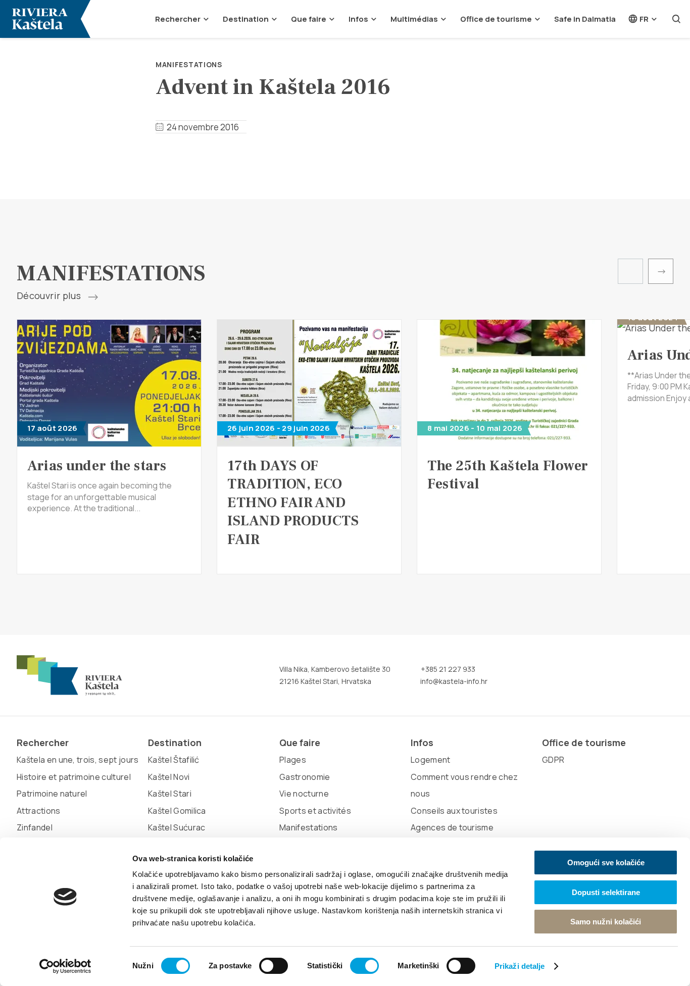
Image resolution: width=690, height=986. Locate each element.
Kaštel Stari (169, 793)
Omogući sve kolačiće (606, 862)
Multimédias (414, 19)
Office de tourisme (496, 19)
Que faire (308, 19)
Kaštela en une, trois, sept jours (78, 759)
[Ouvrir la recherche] (676, 19)
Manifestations (189, 64)
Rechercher (178, 19)
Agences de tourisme (452, 827)
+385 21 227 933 (447, 669)
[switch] (273, 966)
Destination (246, 19)
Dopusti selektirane (606, 892)
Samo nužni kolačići (605, 921)
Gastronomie (304, 776)
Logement (431, 759)
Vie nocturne (304, 793)
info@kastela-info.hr (453, 681)
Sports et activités (315, 810)
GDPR (553, 759)
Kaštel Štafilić (174, 759)
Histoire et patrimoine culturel (74, 776)
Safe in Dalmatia (585, 19)
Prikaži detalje (520, 966)
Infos (358, 19)
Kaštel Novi (169, 776)
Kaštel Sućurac (176, 827)
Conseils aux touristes (454, 810)
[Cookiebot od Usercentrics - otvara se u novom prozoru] (65, 966)
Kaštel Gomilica (177, 810)
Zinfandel (35, 827)
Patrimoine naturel (52, 793)
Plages (292, 759)
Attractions (39, 810)
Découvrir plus (50, 296)
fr (643, 19)
